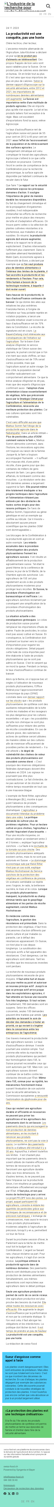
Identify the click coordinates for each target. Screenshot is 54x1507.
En (49, 14)
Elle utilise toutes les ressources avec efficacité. (26, 1306)
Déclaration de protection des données (24, 1488)
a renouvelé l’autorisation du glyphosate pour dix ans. (27, 1099)
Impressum (9, 1485)
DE (40, 14)
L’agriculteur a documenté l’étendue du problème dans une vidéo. (25, 814)
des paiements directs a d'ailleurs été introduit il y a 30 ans (26, 1148)
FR (45, 14)
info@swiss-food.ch (14, 1476)
